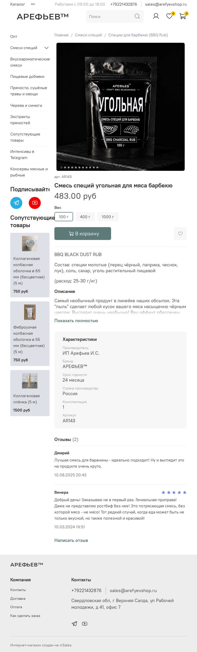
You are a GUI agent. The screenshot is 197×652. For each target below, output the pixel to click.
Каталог (17, 4)
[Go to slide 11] (97, 167)
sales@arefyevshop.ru (166, 4)
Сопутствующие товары (25, 137)
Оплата (16, 607)
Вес (57, 207)
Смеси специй (88, 34)
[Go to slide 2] (65, 167)
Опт (13, 36)
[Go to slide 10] (93, 167)
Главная (61, 34)
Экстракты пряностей (20, 119)
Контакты (18, 589)
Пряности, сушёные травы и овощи (28, 90)
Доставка (17, 598)
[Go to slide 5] (75, 167)
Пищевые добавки (27, 76)
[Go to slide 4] (72, 167)
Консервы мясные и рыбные (29, 171)
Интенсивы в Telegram (22, 154)
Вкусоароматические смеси (30, 62)
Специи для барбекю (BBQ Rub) (138, 34)
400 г (85, 216)
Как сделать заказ (25, 615)
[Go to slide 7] (83, 167)
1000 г (108, 216)
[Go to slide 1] (61, 167)
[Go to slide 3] (68, 167)
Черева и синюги (26, 105)
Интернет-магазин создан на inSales (41, 645)
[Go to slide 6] (79, 167)
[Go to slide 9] (90, 167)
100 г (63, 216)
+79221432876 (123, 4)
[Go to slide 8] (86, 167)
